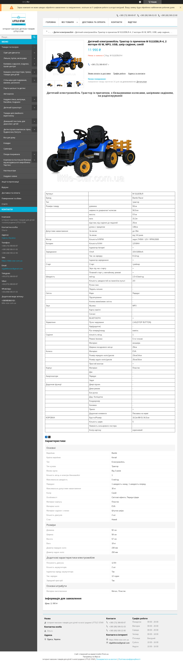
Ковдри (7, 143)
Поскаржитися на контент (106, 659)
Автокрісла (9, 93)
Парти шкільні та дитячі (14, 88)
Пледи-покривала (12, 154)
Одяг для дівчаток (12, 52)
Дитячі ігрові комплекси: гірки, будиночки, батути (17, 130)
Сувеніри (8, 148)
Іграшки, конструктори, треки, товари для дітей (17, 73)
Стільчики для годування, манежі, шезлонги (15, 81)
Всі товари (68, 22)
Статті (4, 204)
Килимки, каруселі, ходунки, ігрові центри (16, 65)
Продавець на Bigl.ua (91, 657)
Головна (51, 22)
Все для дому (9, 137)
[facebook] (46, 437)
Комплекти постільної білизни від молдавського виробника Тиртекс (17, 162)
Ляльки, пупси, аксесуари (15, 58)
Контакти (116, 22)
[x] (49, 437)
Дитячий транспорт (13, 107)
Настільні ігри (10, 170)
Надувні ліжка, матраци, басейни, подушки (14, 100)
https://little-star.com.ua (12, 260)
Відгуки (5, 187)
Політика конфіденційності (129, 659)
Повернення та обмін (11, 198)
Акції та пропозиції (10, 181)
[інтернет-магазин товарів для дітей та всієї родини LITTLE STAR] (18, 20)
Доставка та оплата (11, 193)
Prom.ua (105, 654)
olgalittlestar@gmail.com (12, 268)
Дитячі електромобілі (63, 32)
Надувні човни (10, 176)
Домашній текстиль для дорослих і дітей (14, 122)
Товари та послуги (10, 47)
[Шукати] (34, 37)
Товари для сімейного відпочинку (13, 114)
